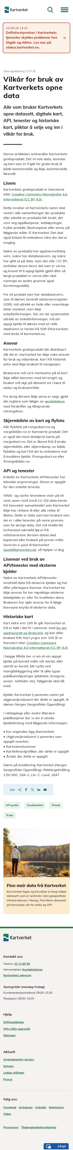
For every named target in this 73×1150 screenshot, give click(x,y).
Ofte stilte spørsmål (16, 1029)
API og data (12, 805)
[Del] (19, 789)
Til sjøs (9, 815)
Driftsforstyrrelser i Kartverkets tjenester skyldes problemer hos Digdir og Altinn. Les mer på (31, 37)
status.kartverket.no (22, 47)
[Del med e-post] (45, 789)
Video (7, 1114)
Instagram (26, 1107)
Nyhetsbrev (56, 1107)
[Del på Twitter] (32, 789)
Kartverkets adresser (17, 975)
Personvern (11, 1127)
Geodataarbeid (35, 805)
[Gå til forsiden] (16, 9)
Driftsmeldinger (13, 1022)
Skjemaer (9, 1035)
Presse (7, 1079)
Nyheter (8, 1066)
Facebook (9, 1107)
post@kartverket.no (19, 550)
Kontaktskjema (32, 969)
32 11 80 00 (22, 964)
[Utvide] (64, 9)
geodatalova (55, 401)
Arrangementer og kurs (18, 1059)
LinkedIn (40, 1107)
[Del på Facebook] (26, 789)
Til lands (55, 805)
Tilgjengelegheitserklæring (38, 1127)
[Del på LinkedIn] (38, 789)
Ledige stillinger (13, 1072)
